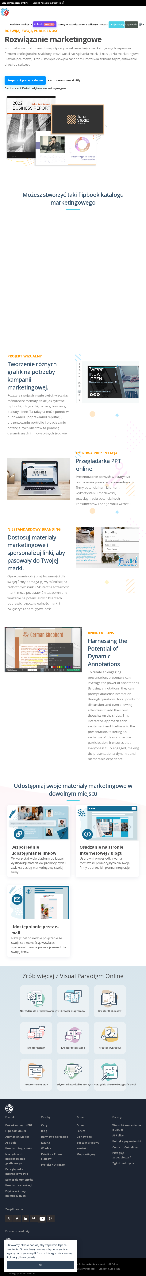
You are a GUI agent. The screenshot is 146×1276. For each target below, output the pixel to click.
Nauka (45, 1142)
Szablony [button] (91, 24)
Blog (44, 1131)
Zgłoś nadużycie (123, 1163)
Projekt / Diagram (53, 1164)
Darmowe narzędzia (54, 1137)
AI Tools (43, 24)
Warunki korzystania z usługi (88, 1264)
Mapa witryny (86, 1154)
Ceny (44, 1125)
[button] (27, 24)
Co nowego (84, 1137)
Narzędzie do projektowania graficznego (15, 1158)
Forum (81, 1131)
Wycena (103, 24)
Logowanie (131, 24)
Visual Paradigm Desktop (47, 2)
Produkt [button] (14, 24)
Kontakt (82, 1148)
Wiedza (46, 1148)
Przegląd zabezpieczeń (22, 1273)
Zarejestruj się (116, 24)
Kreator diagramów (18, 1148)
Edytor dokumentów (19, 1179)
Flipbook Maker (15, 1131)
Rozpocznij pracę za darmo (25, 80)
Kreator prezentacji (18, 1185)
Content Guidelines (125, 1147)
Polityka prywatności (126, 1141)
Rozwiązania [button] (76, 24)
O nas (80, 1125)
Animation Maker (17, 1137)
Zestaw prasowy (88, 1142)
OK (40, 1265)
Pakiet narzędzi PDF (18, 1125)
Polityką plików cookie (21, 1257)
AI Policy (118, 1135)
